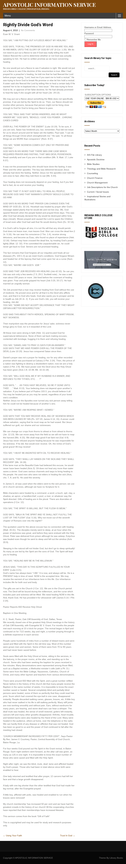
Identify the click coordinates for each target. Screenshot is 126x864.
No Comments (28, 30)
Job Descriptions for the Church (102, 187)
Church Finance (94, 178)
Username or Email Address (97, 27)
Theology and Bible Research (101, 169)
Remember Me (93, 39)
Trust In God (67, 835)
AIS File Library (94, 155)
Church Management (97, 182)
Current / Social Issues (98, 192)
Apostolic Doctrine (95, 159)
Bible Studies (93, 164)
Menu (8, 15)
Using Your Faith (12, 835)
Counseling (92, 173)
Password (89, 33)
